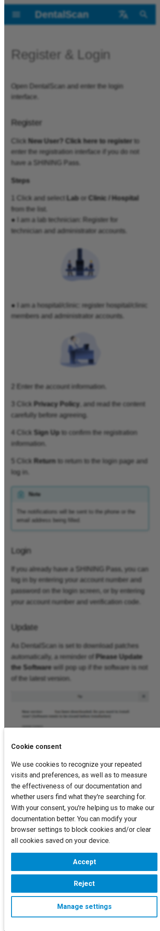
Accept (84, 862)
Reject (84, 884)
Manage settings (84, 906)
